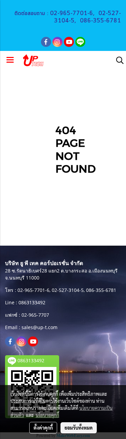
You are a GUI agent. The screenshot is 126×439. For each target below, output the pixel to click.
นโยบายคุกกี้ (47, 415)
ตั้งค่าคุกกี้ (43, 428)
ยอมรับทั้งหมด (79, 428)
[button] (117, 60)
